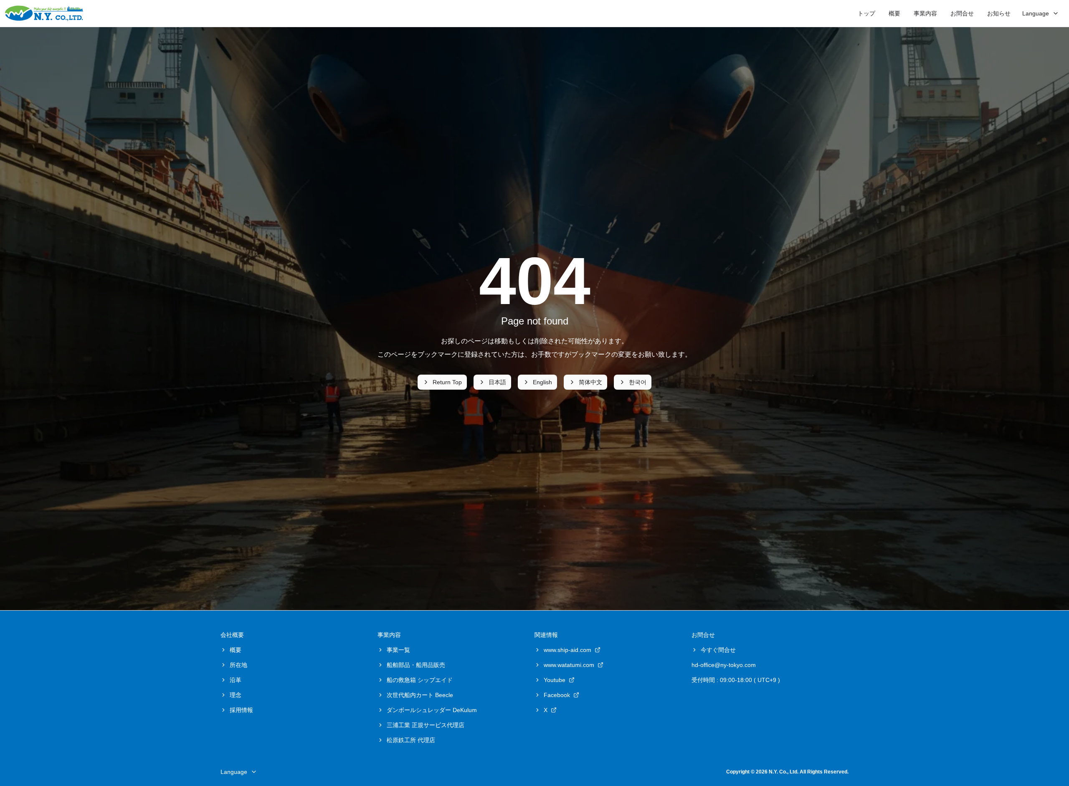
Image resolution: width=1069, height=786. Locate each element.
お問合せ (962, 13)
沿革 (235, 680)
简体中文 (590, 382)
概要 (894, 13)
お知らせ (999, 13)
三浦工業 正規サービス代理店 (425, 725)
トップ (866, 13)
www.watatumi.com (569, 665)
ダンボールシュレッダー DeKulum (432, 710)
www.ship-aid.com (567, 650)
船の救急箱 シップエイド (420, 680)
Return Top (447, 382)
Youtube (554, 680)
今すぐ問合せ (718, 650)
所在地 (238, 665)
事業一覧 (398, 650)
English (542, 382)
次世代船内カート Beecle (420, 695)
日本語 (497, 382)
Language (1035, 13)
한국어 (637, 382)
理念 (235, 695)
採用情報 (241, 710)
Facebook (557, 695)
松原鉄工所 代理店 (411, 740)
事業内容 (925, 13)
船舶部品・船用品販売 (416, 665)
